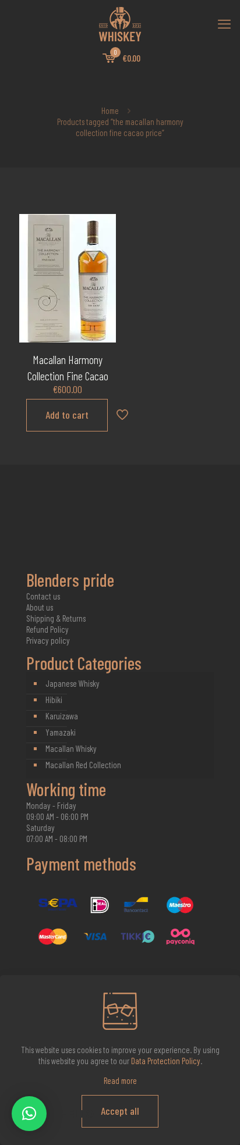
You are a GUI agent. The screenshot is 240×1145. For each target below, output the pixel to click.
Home (110, 110)
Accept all (120, 1110)
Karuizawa (61, 716)
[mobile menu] (224, 23)
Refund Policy (47, 629)
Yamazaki (60, 732)
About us (39, 607)
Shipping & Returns (56, 618)
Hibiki (53, 699)
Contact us (43, 596)
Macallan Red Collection (83, 764)
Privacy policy (48, 640)
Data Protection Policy (165, 1060)
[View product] (102, 244)
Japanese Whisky (72, 683)
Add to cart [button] (67, 414)
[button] (29, 1113)
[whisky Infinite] (120, 23)
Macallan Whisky (71, 748)
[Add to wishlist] (102, 261)
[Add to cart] (102, 227)
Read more (120, 1080)
